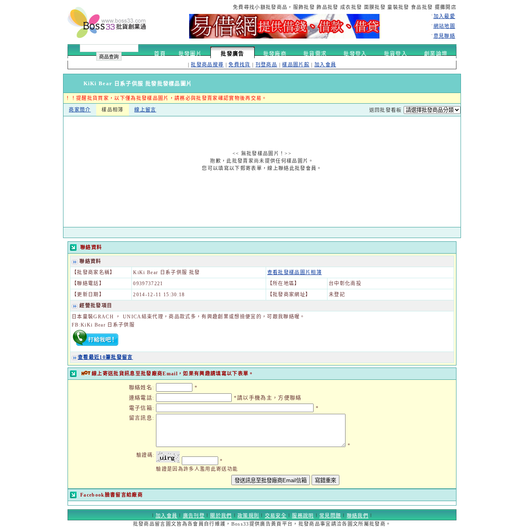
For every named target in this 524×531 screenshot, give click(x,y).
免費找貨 (239, 65)
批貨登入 (395, 53)
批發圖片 (190, 53)
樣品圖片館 (295, 65)
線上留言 (145, 110)
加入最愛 (444, 16)
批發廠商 (275, 53)
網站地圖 (444, 26)
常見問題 (330, 516)
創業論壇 (435, 53)
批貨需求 (315, 53)
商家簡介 (79, 110)
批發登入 (355, 53)
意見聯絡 (444, 36)
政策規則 (248, 516)
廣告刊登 (194, 516)
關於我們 (221, 516)
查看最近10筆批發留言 (105, 357)
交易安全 (276, 516)
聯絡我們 (357, 516)
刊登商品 (266, 65)
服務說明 (303, 516)
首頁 (160, 53)
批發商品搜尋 (207, 65)
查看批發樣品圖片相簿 (294, 272)
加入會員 (325, 65)
